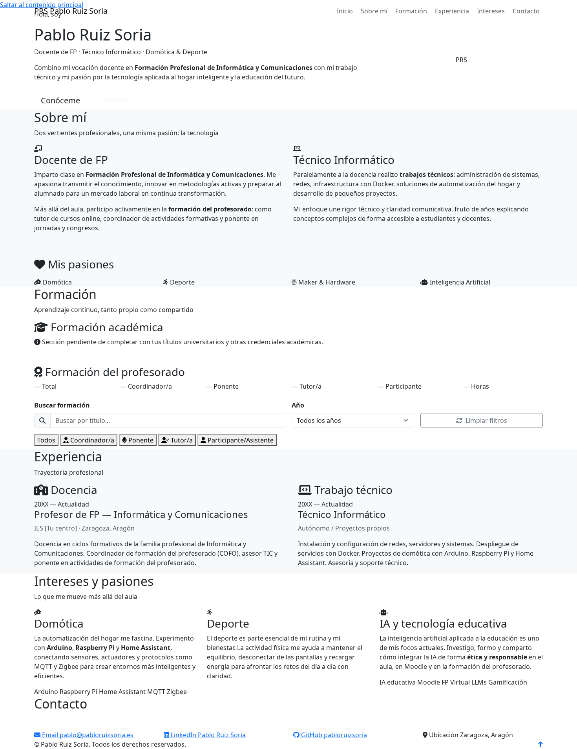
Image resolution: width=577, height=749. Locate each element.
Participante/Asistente (241, 440)
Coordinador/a (92, 440)
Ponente (140, 440)
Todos (46, 440)
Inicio (345, 11)
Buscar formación (62, 405)
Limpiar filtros (485, 420)
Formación (411, 11)
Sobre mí (374, 11)
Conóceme (60, 100)
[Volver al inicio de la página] (540, 744)
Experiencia (452, 11)
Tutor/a (182, 440)
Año (298, 405)
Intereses (491, 11)
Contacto (526, 11)
